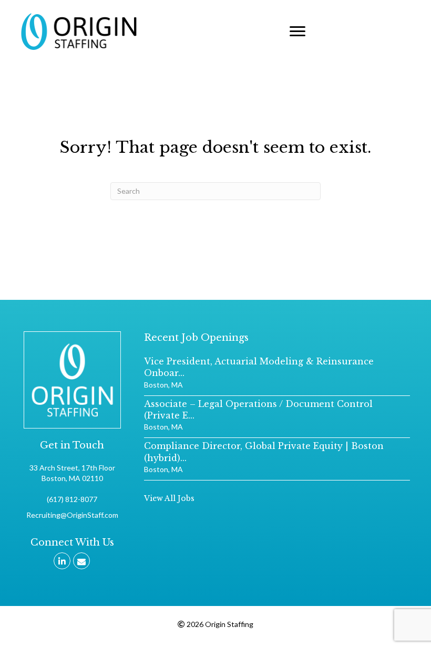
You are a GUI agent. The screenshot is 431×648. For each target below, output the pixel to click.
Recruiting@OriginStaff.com (72, 514)
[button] (297, 31)
